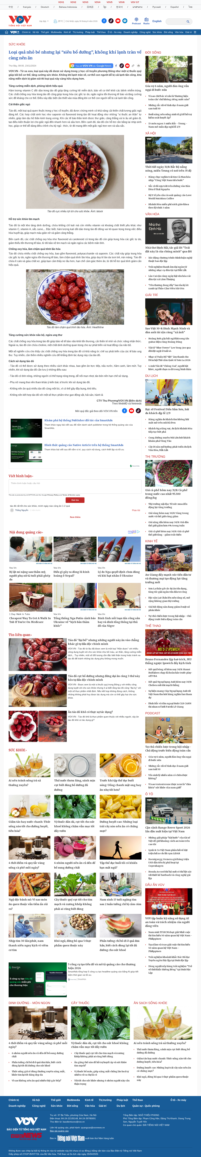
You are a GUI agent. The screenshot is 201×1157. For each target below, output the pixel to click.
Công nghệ (145, 32)
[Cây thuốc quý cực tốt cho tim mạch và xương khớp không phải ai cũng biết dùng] (75, 884)
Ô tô (149, 794)
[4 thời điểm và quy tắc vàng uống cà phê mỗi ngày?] (29, 848)
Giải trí (188, 32)
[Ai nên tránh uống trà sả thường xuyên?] (29, 765)
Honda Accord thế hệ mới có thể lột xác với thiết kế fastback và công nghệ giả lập (170, 875)
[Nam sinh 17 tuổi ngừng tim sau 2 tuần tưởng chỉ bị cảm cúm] (120, 884)
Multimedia (56, 32)
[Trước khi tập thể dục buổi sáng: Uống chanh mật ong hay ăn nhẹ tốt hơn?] (120, 765)
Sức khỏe (157, 32)
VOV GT (135, 2)
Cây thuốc (80, 1003)
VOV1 (61, 2)
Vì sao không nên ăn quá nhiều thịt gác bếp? (36, 1080)
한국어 (119, 7)
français (27, 7)
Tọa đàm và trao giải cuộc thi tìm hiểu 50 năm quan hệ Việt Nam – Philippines (169, 948)
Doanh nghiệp (131, 32)
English (157, 21)
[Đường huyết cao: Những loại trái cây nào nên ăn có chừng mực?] (120, 806)
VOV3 (85, 2)
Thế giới (45, 32)
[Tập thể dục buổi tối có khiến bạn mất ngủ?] (120, 848)
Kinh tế (67, 32)
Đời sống (168, 32)
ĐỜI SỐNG (153, 52)
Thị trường (78, 32)
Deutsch (45, 7)
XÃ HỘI (150, 133)
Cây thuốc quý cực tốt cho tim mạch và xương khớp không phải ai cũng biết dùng (73, 904)
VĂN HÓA (152, 214)
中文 (11, 7)
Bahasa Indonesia (68, 7)
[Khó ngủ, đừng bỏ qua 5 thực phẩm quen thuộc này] (75, 926)
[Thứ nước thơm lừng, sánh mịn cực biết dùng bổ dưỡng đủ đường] (75, 765)
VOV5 (109, 2)
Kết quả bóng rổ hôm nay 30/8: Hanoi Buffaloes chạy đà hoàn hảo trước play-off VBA (170, 672)
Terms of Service (69, 495)
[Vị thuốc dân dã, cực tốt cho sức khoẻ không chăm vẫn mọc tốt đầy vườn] (75, 806)
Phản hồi (136, 510)
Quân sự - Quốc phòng (146, 1106)
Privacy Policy (53, 495)
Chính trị (26, 32)
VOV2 (73, 2)
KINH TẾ (151, 541)
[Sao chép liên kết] (133, 65)
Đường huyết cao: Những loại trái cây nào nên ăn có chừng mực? (119, 826)
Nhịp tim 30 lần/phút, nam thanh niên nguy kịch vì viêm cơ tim (28, 945)
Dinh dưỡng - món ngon (29, 1003)
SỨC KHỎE (17, 44)
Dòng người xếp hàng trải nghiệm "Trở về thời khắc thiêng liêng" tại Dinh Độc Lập (170, 969)
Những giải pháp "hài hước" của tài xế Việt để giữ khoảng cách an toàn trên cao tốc (169, 841)
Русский (156, 7)
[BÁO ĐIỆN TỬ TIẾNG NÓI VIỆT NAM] (20, 21)
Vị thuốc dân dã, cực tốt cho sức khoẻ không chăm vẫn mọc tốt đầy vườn (74, 826)
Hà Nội (43, 21)
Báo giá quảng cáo (59, 1131)
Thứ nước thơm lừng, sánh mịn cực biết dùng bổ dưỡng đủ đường (74, 785)
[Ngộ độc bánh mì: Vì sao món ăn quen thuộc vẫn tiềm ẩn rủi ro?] (29, 884)
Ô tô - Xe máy (115, 32)
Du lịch (151, 375)
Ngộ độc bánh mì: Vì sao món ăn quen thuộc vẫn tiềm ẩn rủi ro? (28, 904)
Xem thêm (75, 517)
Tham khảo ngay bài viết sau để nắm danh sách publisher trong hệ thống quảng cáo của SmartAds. (88, 426)
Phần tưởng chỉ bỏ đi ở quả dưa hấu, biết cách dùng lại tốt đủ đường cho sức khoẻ (119, 945)
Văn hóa (179, 32)
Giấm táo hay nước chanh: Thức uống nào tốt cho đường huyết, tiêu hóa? (29, 826)
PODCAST (152, 713)
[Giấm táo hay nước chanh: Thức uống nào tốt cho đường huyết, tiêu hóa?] (29, 806)
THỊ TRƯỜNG (155, 456)
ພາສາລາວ (137, 7)
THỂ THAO (153, 625)
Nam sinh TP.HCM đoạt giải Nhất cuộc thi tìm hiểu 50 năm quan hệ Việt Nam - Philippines (170, 935)
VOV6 (122, 2)
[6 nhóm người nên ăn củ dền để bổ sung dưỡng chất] (75, 848)
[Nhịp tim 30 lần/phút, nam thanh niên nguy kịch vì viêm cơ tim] (29, 926)
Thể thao (101, 32)
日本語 (90, 7)
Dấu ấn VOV (154, 884)
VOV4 (97, 2)
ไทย (190, 7)
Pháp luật (90, 32)
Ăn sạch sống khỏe (150, 1003)
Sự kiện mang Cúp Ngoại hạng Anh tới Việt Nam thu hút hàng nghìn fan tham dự (170, 694)
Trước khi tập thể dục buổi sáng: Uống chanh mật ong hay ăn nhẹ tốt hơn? (120, 785)
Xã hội (36, 32)
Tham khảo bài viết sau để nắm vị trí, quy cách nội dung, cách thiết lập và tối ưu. (84, 449)
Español (175, 7)
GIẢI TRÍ (151, 295)
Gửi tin (75, 500)
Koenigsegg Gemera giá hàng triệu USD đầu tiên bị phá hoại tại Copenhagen (168, 862)
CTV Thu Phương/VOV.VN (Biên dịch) (119, 400)
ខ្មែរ (104, 7)
